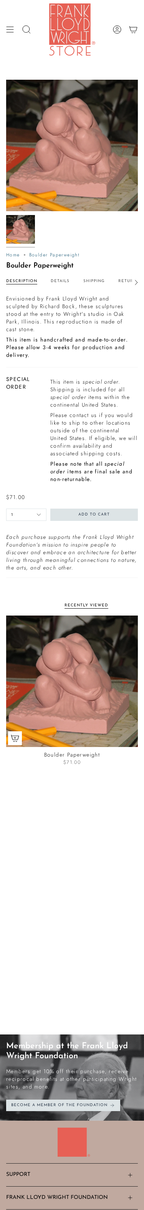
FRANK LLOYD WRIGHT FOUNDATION (57, 1197)
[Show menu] (10, 29)
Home (13, 254)
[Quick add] (15, 738)
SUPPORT (18, 1174)
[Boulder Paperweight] (72, 681)
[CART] (133, 29)
